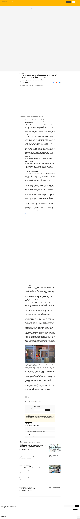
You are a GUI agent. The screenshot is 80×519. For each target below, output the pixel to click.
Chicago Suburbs (22, 73)
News (36, 401)
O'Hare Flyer (21, 444)
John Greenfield (23, 449)
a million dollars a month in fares (48, 338)
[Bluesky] (78, 509)
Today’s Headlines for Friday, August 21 (27, 488)
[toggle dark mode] (73, 2)
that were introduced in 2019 (37, 194)
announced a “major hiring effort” (40, 124)
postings (41, 311)
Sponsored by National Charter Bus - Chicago (26, 487)
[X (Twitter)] (76, 509)
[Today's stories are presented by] (40, 39)
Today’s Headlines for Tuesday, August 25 (28, 456)
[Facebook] (74, 509)
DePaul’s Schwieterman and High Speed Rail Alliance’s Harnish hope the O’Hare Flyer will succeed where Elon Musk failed (33, 446)
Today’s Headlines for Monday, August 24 (28, 477)
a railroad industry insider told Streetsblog (36, 340)
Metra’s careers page (47, 305)
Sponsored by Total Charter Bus (24, 476)
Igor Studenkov (26, 82)
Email (65, 506)
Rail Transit (40, 401)
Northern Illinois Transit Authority (25, 465)
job (39, 311)
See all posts (22, 498)
